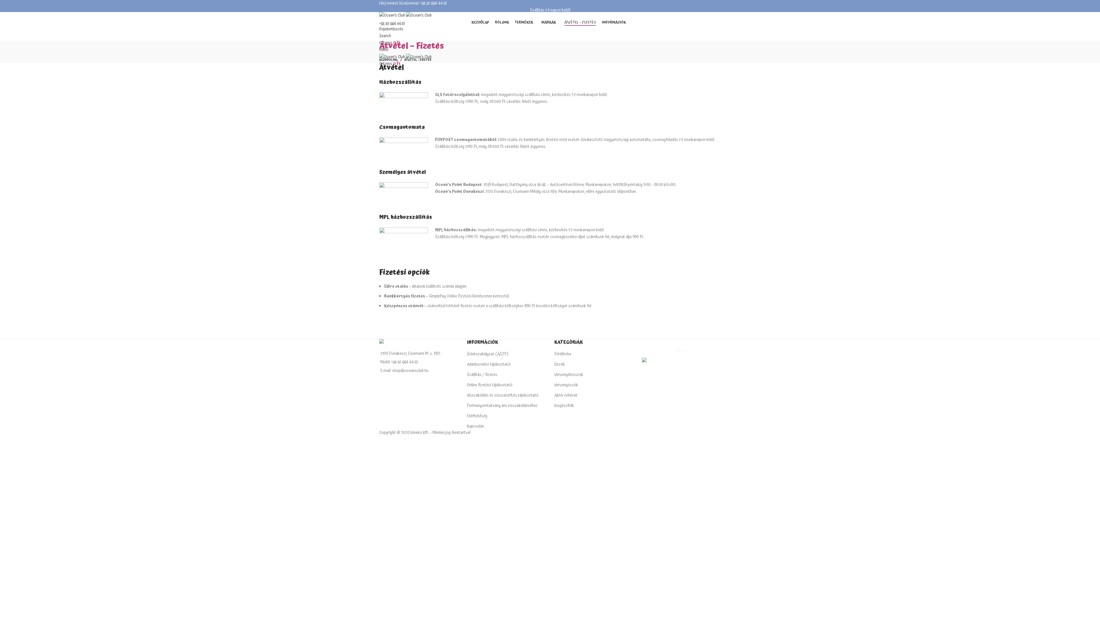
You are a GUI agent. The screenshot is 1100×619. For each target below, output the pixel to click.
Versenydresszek (568, 374)
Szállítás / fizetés (482, 374)
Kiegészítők (564, 405)
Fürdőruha (562, 354)
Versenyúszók (566, 385)
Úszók (559, 364)
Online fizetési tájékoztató (489, 385)
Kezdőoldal (388, 60)
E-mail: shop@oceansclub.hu (404, 370)
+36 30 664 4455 (392, 24)
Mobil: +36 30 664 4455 (399, 362)
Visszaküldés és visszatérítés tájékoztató (503, 395)
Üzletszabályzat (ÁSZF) (487, 354)
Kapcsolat (475, 426)
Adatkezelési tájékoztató (488, 364)
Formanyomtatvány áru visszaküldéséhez (502, 405)
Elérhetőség (477, 416)
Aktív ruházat (566, 395)
